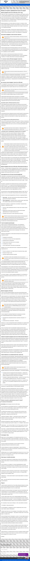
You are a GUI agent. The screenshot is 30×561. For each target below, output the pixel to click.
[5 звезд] (4, 541)
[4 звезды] (3, 541)
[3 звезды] (2, 541)
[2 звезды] (1, 541)
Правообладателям (20, 558)
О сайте (24, 558)
